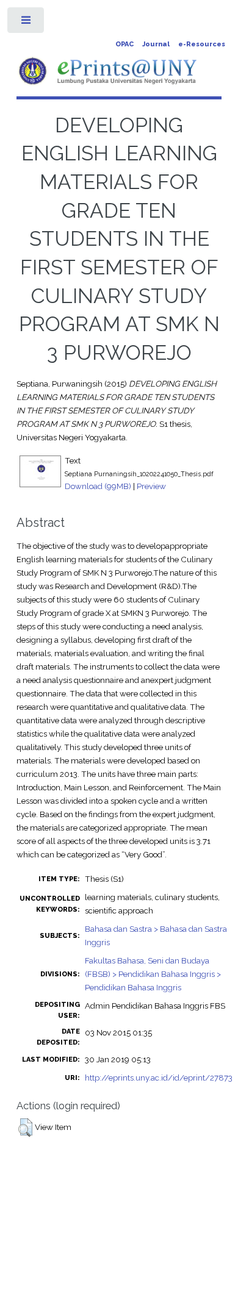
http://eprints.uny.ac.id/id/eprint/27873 (159, 1077)
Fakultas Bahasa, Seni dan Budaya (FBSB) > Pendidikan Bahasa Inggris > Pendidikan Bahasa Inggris (153, 974)
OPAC (124, 44)
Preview (151, 486)
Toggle (26, 23)
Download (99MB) (98, 486)
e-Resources (201, 44)
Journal (156, 44)
